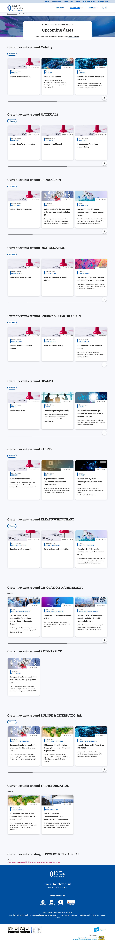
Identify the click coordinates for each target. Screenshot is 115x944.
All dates (12, 54)
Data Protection (65, 915)
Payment (74, 915)
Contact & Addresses (65, 912)
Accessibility (89, 2)
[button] (104, 97)
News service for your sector (57, 887)
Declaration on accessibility (49, 915)
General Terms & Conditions (18, 915)
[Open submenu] (63, 8)
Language (103, 2)
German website (73, 37)
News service (56, 2)
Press (78, 2)
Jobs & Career (68, 2)
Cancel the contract (99, 915)
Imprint (57, 917)
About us (46, 2)
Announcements (33, 915)
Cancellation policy (85, 915)
